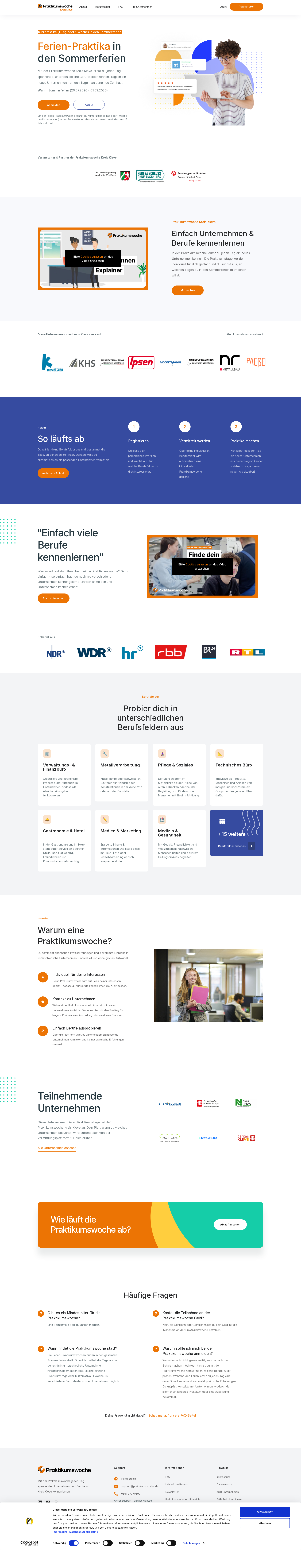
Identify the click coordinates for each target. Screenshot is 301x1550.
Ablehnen (265, 1523)
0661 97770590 (130, 1493)
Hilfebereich (128, 1478)
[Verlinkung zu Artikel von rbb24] (169, 652)
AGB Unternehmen (228, 1492)
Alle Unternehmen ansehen (57, 1148)
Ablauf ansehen (230, 1224)
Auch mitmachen (53, 598)
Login (223, 6)
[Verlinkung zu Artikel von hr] (131, 652)
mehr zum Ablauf (53, 473)
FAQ (120, 7)
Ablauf (83, 7)
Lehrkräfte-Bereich (176, 1484)
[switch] (108, 1543)
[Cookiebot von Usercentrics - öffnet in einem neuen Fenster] (29, 1543)
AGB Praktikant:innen (229, 1499)
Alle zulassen (265, 1511)
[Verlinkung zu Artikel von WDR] (93, 652)
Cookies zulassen (92, 256)
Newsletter (172, 1492)
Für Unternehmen (142, 7)
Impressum (60, 1531)
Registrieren (246, 6)
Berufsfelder (102, 7)
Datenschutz (224, 1484)
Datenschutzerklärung (83, 1531)
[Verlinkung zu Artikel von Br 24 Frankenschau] (208, 652)
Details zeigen (191, 1543)
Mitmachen (188, 290)
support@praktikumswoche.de (139, 1486)
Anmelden (53, 105)
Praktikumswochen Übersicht (183, 1499)
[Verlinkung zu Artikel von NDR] (54, 652)
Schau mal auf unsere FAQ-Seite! (172, 1415)
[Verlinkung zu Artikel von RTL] (246, 652)
